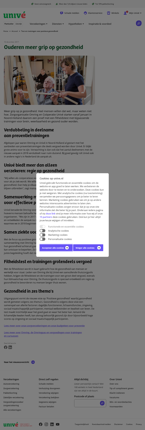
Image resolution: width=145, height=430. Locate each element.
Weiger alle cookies (85, 247)
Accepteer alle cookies (53, 247)
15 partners (46, 217)
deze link (50, 213)
